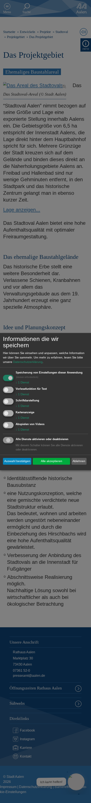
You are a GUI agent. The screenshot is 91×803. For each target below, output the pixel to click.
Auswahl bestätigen (17, 461)
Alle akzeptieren (51, 461)
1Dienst (22, 382)
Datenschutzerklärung (28, 362)
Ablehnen (79, 461)
